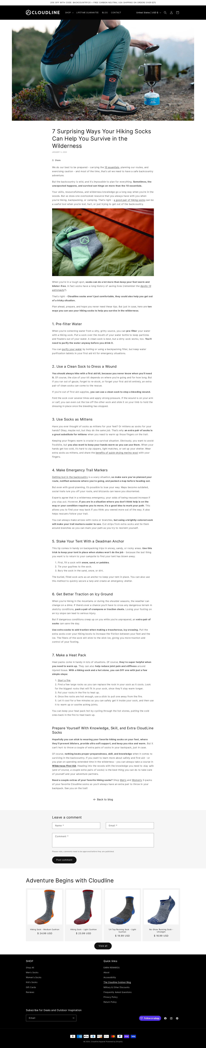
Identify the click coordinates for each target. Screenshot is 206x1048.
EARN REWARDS (112, 967)
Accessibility (110, 977)
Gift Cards (31, 987)
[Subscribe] (73, 1018)
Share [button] (58, 160)
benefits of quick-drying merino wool (117, 452)
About (106, 972)
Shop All (30, 967)
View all (103, 946)
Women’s (137, 780)
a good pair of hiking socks (129, 200)
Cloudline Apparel (98, 1042)
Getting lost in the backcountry (70, 477)
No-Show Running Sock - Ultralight (161, 930)
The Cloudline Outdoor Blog (117, 982)
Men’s (123, 780)
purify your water (72, 349)
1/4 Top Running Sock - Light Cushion (122, 930)
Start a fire (64, 680)
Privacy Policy (111, 997)
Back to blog (105, 799)
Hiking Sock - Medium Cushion (44, 929)
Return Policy (110, 1002)
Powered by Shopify (114, 1042)
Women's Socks (33, 977)
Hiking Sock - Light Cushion (83, 929)
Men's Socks (32, 972)
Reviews (30, 992)
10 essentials (112, 167)
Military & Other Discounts (116, 987)
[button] (69, 13)
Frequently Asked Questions (118, 992)
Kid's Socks (31, 982)
